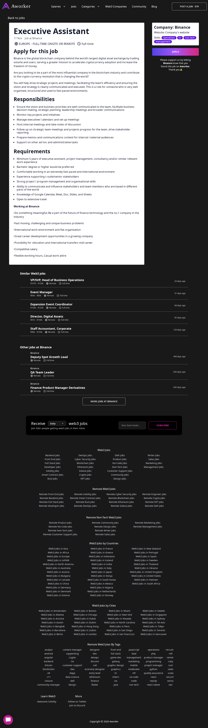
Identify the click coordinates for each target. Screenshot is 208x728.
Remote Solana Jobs (121, 505)
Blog (154, 6)
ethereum (94, 676)
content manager (72, 649)
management (134, 657)
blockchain (48, 669)
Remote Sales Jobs (105, 534)
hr (116, 673)
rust (170, 665)
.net (95, 665)
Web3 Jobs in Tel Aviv (153, 622)
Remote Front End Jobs (51, 494)
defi (72, 680)
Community (139, 6)
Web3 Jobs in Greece (102, 552)
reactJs (153, 680)
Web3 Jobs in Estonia (58, 595)
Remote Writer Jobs (105, 530)
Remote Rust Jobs (85, 501)
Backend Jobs (52, 455)
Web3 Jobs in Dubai (85, 618)
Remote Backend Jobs (51, 498)
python (153, 669)
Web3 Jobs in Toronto (153, 630)
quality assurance (153, 673)
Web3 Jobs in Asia (58, 548)
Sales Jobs (153, 459)
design (72, 684)
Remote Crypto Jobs (154, 498)
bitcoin (48, 665)
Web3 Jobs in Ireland (101, 560)
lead (134, 653)
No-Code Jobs (119, 463)
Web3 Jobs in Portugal (146, 552)
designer (95, 649)
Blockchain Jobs (85, 463)
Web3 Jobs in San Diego (119, 630)
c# (48, 673)
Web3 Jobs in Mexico (102, 583)
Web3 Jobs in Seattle (154, 610)
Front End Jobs (52, 459)
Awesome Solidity (46, 701)
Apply (175, 51)
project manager (153, 665)
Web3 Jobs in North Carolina (119, 622)
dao (72, 669)
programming (153, 661)
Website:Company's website (171, 32)
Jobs (73, 6)
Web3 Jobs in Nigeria (101, 587)
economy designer (95, 669)
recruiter (170, 649)
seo (170, 684)
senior (170, 680)
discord (95, 661)
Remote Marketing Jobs (147, 522)
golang (116, 661)
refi (170, 653)
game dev (115, 657)
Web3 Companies (116, 6)
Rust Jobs (52, 478)
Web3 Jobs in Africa (58, 552)
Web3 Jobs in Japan (101, 571)
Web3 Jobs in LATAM (58, 560)
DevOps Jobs (85, 455)
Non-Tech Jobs (120, 466)
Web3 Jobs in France (102, 548)
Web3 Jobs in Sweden (146, 560)
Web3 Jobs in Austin (52, 622)
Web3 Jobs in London (85, 634)
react (153, 676)
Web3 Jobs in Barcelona (52, 630)
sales (170, 669)
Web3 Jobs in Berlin (52, 634)
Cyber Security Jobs (85, 459)
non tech (134, 684)
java (116, 684)
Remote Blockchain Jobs (121, 498)
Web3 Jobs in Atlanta (52, 614)
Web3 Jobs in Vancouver (154, 634)
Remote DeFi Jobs (154, 505)
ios (115, 680)
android (48, 653)
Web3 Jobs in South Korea (102, 579)
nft (134, 673)
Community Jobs (120, 474)
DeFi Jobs (120, 455)
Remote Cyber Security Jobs (121, 494)
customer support (72, 665)
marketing (134, 661)
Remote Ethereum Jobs (121, 501)
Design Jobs (119, 478)
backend (48, 661)
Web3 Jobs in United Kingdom (146, 571)
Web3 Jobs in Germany (58, 587)
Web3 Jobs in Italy (101, 568)
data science (72, 676)
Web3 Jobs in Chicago (85, 614)
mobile (134, 665)
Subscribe (162, 425)
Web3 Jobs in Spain (146, 556)
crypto (72, 657)
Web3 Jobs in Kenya (101, 575)
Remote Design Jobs (105, 526)
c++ (49, 676)
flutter (94, 684)
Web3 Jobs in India (101, 564)
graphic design (115, 665)
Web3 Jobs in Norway (101, 595)
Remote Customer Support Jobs (60, 534)
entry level (94, 673)
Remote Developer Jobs (51, 505)
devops (95, 657)
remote (171, 657)
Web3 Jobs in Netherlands (101, 591)
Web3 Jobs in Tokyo (153, 626)
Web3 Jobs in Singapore (154, 614)
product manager (153, 657)
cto (72, 661)
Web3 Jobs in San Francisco (119, 634)
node (134, 680)
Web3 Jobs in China (58, 583)
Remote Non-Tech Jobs (60, 530)
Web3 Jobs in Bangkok (52, 626)
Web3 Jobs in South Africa (146, 583)
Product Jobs (120, 459)
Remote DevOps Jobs (85, 505)
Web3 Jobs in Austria (58, 571)
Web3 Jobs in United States (146, 575)
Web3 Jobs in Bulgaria (58, 575)
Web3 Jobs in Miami (119, 610)
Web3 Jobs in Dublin (85, 622)
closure (49, 680)
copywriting (72, 653)
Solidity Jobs (52, 470)
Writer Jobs (154, 455)
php (153, 653)
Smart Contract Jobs (52, 474)
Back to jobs (16, 18)
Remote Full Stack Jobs (51, 501)
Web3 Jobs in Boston (85, 610)
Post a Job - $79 (189, 6)
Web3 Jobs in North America (58, 564)
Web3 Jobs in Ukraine (146, 568)
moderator (134, 669)
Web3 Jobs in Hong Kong (85, 626)
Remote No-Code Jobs (60, 526)
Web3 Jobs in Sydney (153, 618)
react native (153, 684)
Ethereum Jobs (85, 466)
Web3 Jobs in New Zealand (146, 548)
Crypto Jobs (85, 474)
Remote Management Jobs (147, 526)
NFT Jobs (85, 478)
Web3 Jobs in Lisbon (85, 630)
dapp (72, 673)
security (170, 676)
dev (95, 653)
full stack (116, 653)
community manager (48, 684)
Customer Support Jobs (119, 470)
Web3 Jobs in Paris (120, 626)
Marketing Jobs (154, 463)
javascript (134, 649)
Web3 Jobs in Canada (58, 579)
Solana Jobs (85, 470)
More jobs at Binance (104, 401)
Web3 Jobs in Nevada (119, 618)
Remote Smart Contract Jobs (85, 498)
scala (170, 673)
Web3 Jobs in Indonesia (102, 556)
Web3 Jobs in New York (119, 614)
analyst (48, 649)
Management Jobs (154, 466)
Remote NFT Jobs (154, 501)
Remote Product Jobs (60, 522)
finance (95, 680)
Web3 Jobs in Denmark (58, 591)
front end (116, 649)
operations (153, 649)
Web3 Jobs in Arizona (52, 618)
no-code (134, 676)
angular (48, 657)
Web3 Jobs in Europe (58, 556)
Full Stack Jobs (52, 463)
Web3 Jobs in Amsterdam (52, 610)
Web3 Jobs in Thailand (146, 564)
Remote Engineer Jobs (154, 494)
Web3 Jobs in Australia (58, 568)
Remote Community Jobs (105, 522)
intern (115, 676)
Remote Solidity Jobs (85, 494)
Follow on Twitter (77, 701)
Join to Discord (77, 705)
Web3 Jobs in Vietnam (146, 579)
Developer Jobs (52, 466)
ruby (170, 661)
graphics (116, 669)
